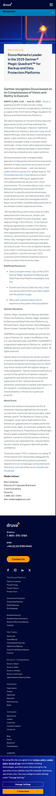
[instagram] (15, 570)
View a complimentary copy (23, 271)
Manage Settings (23, 784)
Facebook (9, 470)
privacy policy (39, 760)
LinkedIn (40, 467)
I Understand (23, 791)
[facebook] (8, 570)
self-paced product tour (28, 299)
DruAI (6, 199)
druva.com (13, 467)
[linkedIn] (22, 570)
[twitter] (29, 570)
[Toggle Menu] (38, 4)
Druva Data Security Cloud (17, 174)
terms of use (14, 763)
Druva (45, 101)
